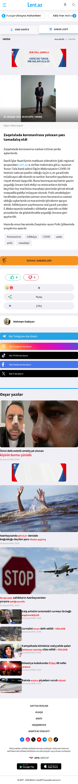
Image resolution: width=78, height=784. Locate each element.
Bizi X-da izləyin (16, 373)
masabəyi (24, 243)
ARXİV (39, 718)
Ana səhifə (59, 39)
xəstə (59, 236)
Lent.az (23, 165)
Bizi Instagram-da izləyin (20, 346)
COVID (46, 236)
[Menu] (4, 5)
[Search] (73, 4)
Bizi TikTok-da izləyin (18, 355)
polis (10, 243)
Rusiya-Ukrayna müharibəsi (23, 15)
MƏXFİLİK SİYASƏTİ (39, 731)
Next (74, 16)
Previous (3, 16)
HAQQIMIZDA (39, 724)
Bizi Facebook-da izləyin (20, 364)
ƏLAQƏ (39, 712)
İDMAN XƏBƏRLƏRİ (39, 260)
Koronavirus (14, 236)
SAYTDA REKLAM (39, 705)
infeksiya (32, 236)
